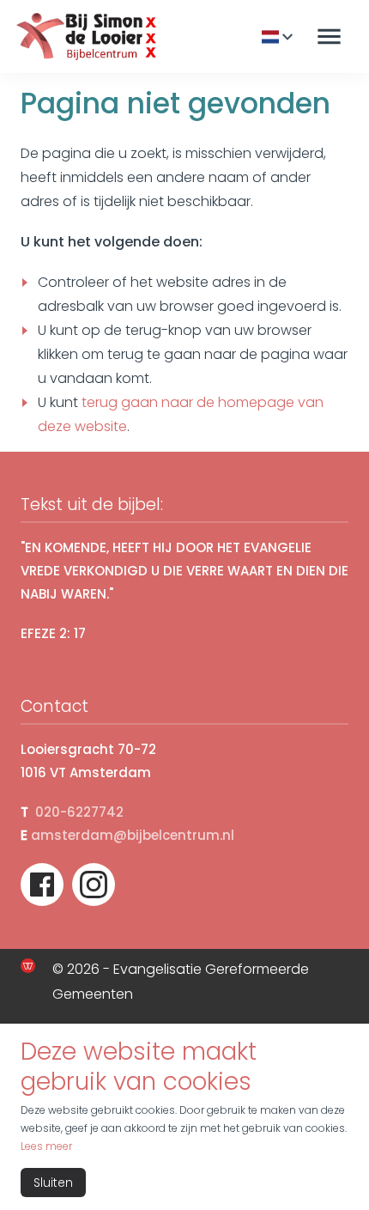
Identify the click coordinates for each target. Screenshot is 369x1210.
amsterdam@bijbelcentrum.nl (132, 835)
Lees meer (46, 1146)
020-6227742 (79, 812)
